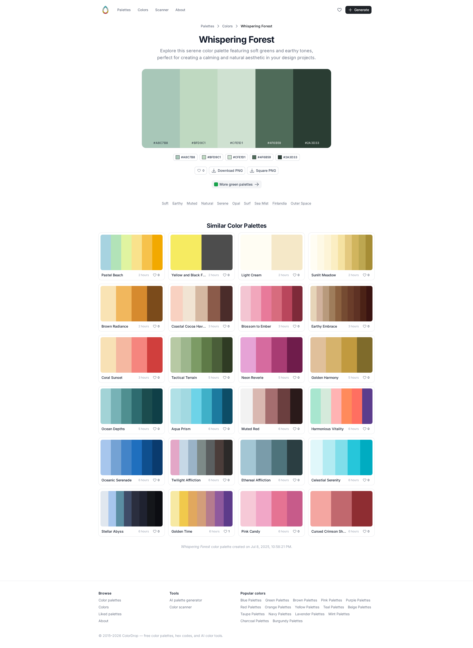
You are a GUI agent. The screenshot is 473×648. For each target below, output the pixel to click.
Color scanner (180, 607)
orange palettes (278, 607)
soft (165, 203)
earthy (177, 203)
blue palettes (250, 600)
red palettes (250, 607)
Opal (236, 203)
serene (222, 203)
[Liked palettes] (339, 10)
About (180, 10)
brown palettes (305, 600)
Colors (143, 10)
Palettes (124, 10)
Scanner (162, 10)
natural (207, 203)
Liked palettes (110, 614)
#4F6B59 (264, 157)
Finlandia (279, 203)
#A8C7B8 (188, 157)
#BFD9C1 (214, 157)
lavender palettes (309, 614)
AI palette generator (185, 600)
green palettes (277, 600)
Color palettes (110, 600)
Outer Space (301, 203)
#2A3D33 (290, 157)
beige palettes (359, 607)
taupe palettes (252, 614)
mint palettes (339, 614)
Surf (247, 203)
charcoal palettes (254, 621)
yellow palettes (307, 607)
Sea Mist (261, 203)
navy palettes (280, 614)
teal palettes (333, 607)
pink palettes (331, 600)
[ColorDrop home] (105, 10)
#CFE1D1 (239, 157)
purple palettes (358, 600)
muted (192, 203)
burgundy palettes (288, 621)
